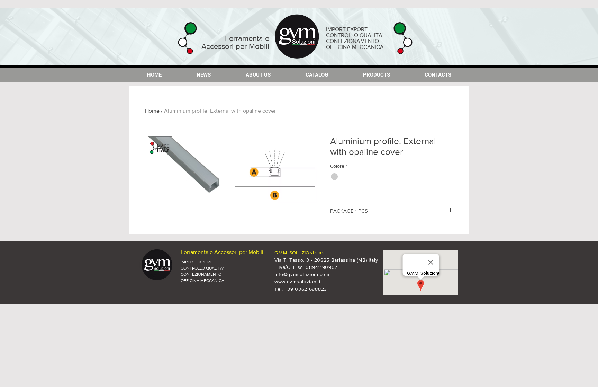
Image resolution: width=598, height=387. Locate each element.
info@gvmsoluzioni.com (301, 274)
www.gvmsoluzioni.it (298, 281)
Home (152, 111)
